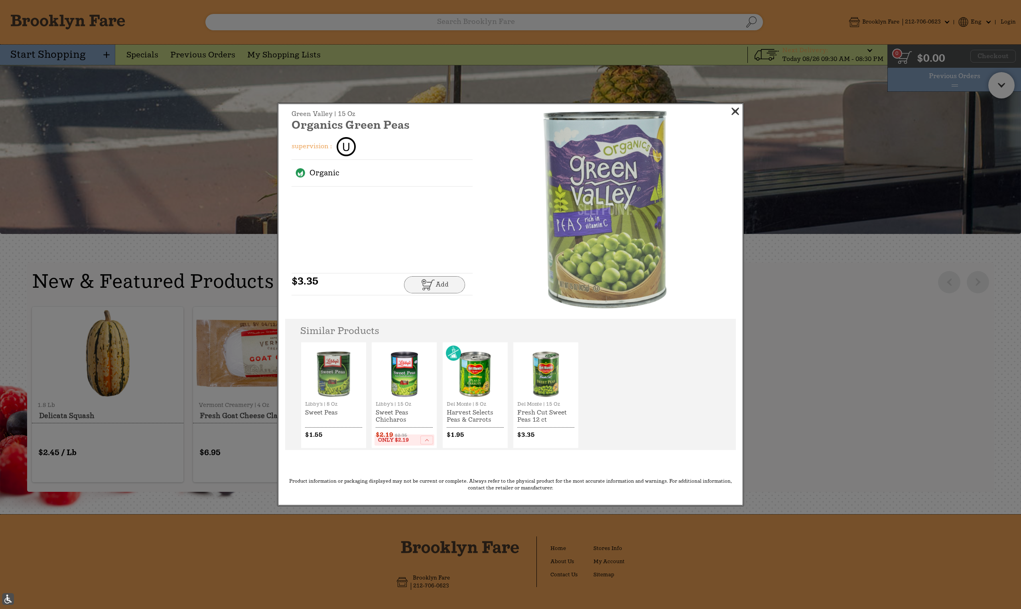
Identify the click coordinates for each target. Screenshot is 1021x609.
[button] (605, 209)
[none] (333, 395)
